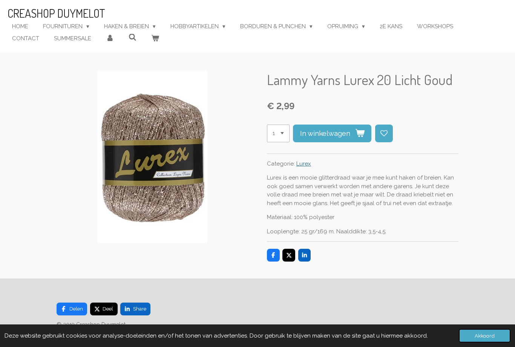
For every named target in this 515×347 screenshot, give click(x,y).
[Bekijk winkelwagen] (155, 38)
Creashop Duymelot (56, 13)
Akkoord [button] (485, 336)
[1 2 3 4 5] (278, 133)
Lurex (303, 163)
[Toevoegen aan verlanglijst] (384, 133)
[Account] (109, 38)
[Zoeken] (132, 37)
